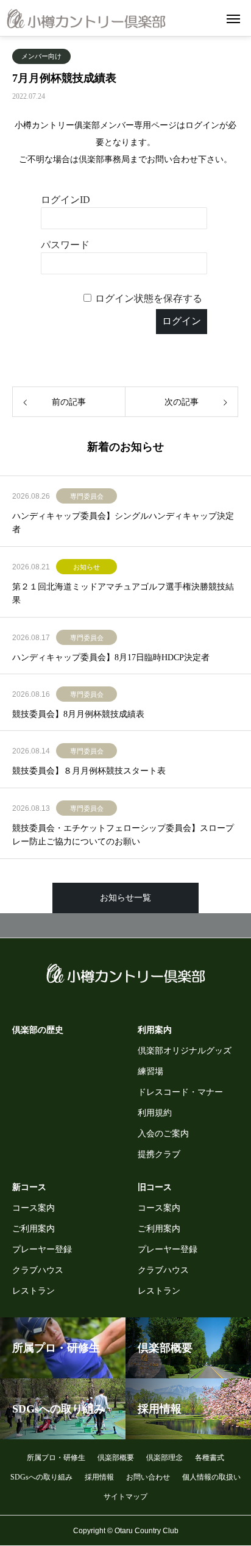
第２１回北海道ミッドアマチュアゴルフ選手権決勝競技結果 (123, 593)
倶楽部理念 (164, 1457)
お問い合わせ (148, 1477)
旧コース (155, 1187)
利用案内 (155, 1030)
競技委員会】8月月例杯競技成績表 (78, 714)
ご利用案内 (33, 1228)
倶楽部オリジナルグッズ (185, 1050)
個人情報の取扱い (211, 1477)
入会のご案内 (163, 1133)
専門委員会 (87, 496)
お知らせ (86, 567)
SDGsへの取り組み (41, 1477)
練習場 (150, 1071)
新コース (29, 1187)
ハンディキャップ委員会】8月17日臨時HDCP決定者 (111, 657)
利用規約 (155, 1112)
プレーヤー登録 (42, 1249)
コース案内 (33, 1208)
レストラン (33, 1290)
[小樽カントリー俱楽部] (86, 18)
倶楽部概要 (115, 1457)
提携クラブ (159, 1154)
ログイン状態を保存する (148, 298)
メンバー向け (41, 56)
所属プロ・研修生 (56, 1457)
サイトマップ (125, 1496)
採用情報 (99, 1477)
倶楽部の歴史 (37, 1030)
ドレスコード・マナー (180, 1092)
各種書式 (209, 1457)
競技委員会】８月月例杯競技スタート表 (89, 770)
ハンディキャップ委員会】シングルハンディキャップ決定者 (123, 522)
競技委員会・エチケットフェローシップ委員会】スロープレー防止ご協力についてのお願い (123, 835)
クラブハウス (37, 1270)
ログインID (65, 199)
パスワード (65, 245)
